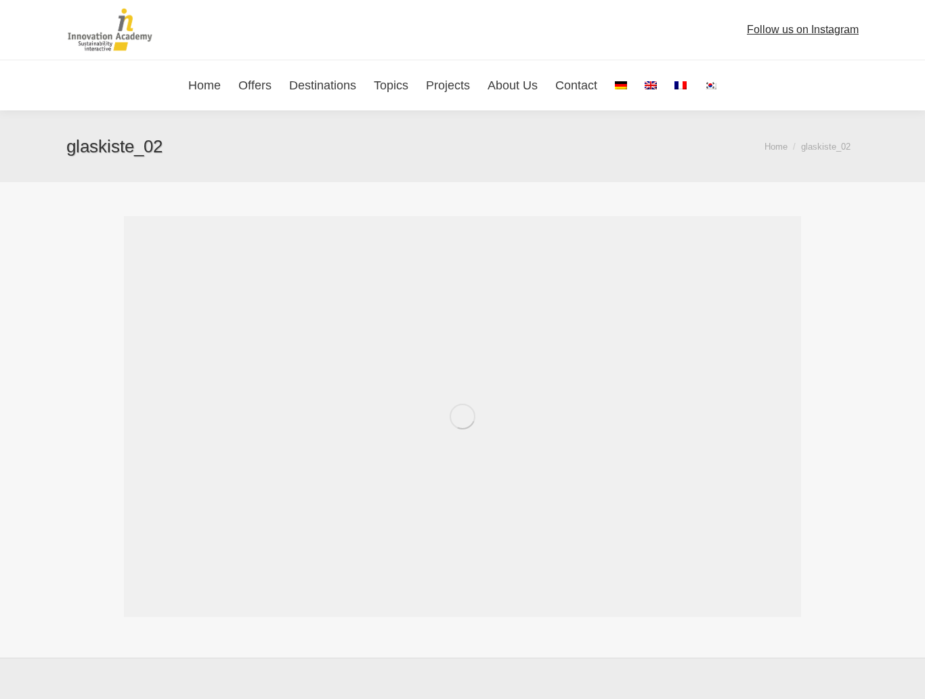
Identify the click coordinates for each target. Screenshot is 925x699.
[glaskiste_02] (462, 416)
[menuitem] (621, 85)
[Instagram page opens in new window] (738, 30)
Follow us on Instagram (803, 29)
